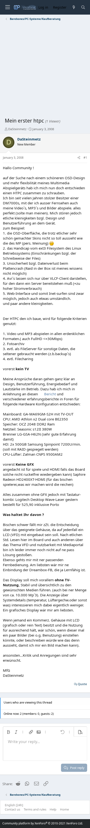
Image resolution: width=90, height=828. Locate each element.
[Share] (79, 158)
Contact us (12, 809)
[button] (8, 732)
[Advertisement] (45, 70)
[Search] (83, 7)
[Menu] (7, 7)
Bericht (50, 394)
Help (53, 809)
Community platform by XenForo (42, 823)
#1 (85, 158)
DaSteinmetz (17, 129)
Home (64, 809)
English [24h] (14, 805)
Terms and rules (35, 809)
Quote (82, 684)
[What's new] (73, 7)
